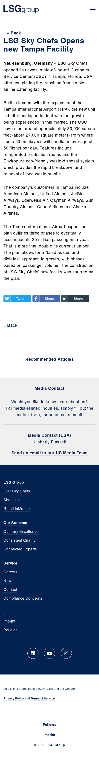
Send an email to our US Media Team (50, 453)
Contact (10, 589)
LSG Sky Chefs (16, 491)
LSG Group (21, 9)
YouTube (49, 653)
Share (49, 298)
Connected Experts (20, 549)
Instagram (66, 653)
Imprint (9, 621)
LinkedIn (32, 653)
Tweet (21, 298)
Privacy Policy (13, 698)
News (8, 580)
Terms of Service (43, 698)
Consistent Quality (19, 540)
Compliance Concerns (22, 598)
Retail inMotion (16, 508)
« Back (14, 33)
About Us (11, 499)
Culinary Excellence (21, 531)
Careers (10, 571)
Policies (10, 629)
